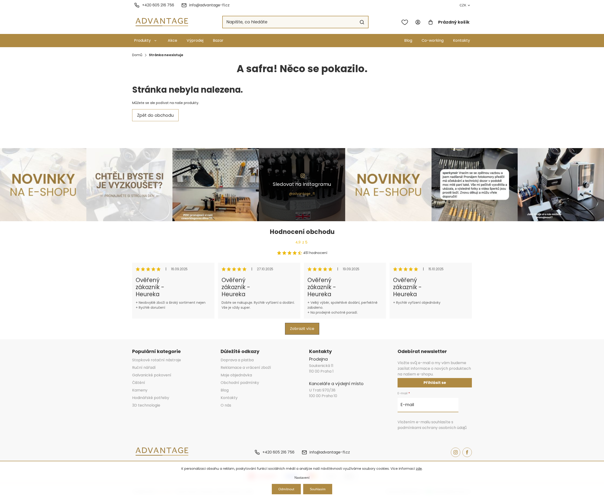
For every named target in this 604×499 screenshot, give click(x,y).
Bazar (218, 40)
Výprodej (195, 40)
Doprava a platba (237, 360)
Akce (172, 40)
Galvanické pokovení (151, 375)
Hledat (362, 22)
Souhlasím (318, 489)
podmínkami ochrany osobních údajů (432, 427)
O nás (226, 405)
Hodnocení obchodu (302, 232)
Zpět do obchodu (155, 115)
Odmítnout (286, 489)
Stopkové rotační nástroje (156, 360)
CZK (463, 5)
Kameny (139, 390)
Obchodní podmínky (240, 382)
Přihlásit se (435, 382)
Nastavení (302, 477)
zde (419, 468)
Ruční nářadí (144, 367)
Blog (408, 40)
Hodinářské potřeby (150, 397)
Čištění (138, 382)
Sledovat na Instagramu (302, 184)
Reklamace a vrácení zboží (246, 367)
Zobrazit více (302, 328)
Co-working (433, 40)
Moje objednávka (236, 375)
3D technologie (146, 405)
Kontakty (461, 40)
